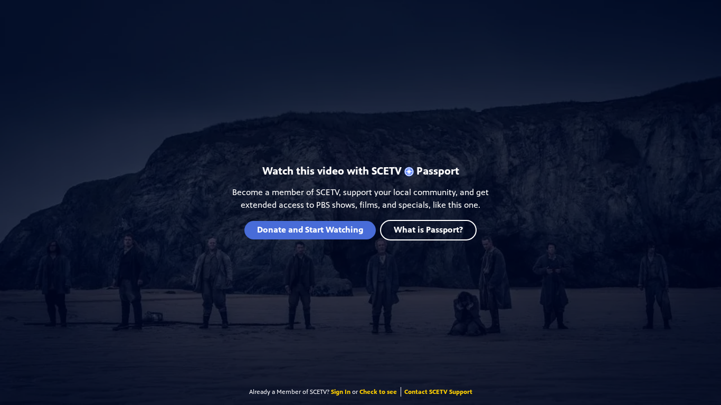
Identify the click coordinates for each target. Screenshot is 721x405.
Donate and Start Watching (310, 230)
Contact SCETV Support (438, 392)
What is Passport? (428, 230)
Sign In (340, 392)
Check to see (378, 392)
